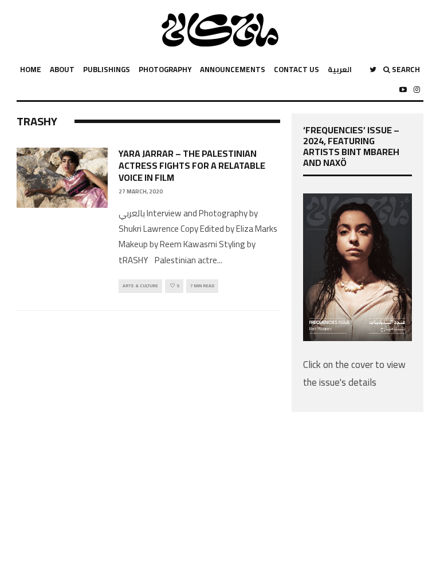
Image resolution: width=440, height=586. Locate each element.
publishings (106, 69)
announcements (232, 69)
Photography (165, 69)
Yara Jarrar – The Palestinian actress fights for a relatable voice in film (192, 165)
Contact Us (296, 69)
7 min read (202, 286)
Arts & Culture (140, 286)
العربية (340, 69)
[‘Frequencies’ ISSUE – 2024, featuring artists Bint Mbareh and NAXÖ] (357, 337)
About (62, 69)
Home (30, 69)
